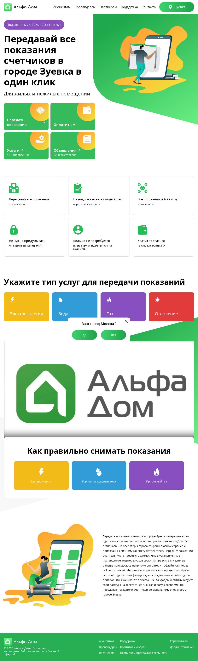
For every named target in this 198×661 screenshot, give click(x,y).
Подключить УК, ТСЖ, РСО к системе (34, 25)
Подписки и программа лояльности (143, 653)
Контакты (149, 7)
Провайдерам (85, 7)
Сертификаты (179, 641)
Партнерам (108, 7)
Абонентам (61, 7)
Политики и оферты (133, 647)
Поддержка (129, 7)
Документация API (182, 647)
